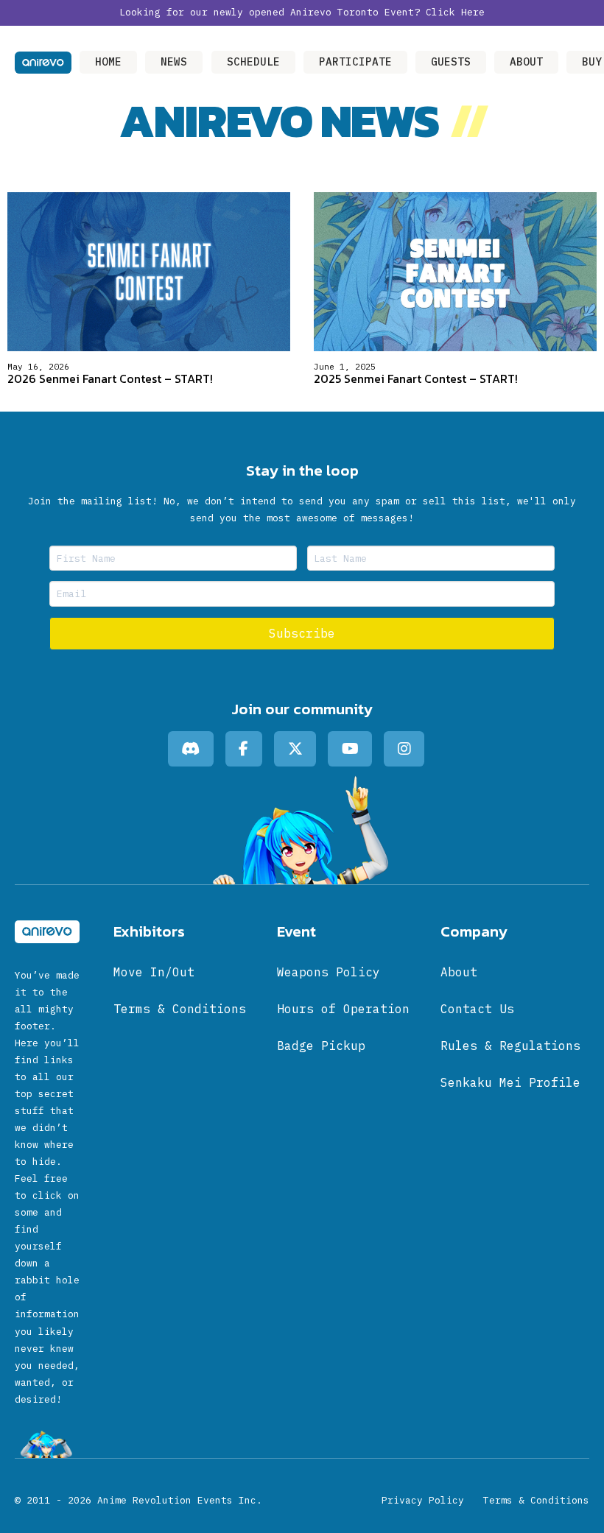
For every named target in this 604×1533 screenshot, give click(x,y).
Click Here (455, 12)
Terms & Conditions (536, 1500)
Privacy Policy (423, 1500)
